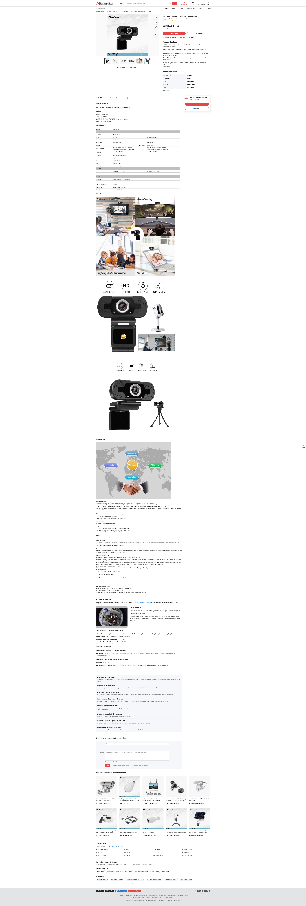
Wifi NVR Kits (156, 852)
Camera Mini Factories (102, 879)
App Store (99, 891)
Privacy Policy (177, 900)
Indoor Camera (165, 871)
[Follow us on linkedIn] (209, 891)
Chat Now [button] (200, 33)
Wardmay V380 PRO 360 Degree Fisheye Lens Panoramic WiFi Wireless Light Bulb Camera (129, 800)
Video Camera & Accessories (114, 871)
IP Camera (107, 653)
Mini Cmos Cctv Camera (186, 879)
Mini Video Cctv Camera (171, 879)
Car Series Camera (186, 849)
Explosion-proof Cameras (102, 849)
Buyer (173, 8)
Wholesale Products (153, 895)
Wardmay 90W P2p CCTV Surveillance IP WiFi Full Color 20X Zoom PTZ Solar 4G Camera (199, 832)
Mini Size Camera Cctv (120, 883)
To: (103, 748)
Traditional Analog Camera (141, 871)
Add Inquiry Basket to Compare (127, 67)
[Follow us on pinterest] (207, 891)
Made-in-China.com (146, 897)
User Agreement (161, 900)
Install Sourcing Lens (135, 891)
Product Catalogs (118, 846)
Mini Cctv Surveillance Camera (104, 883)
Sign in (208, 4)
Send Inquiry (174, 33)
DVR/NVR (98, 655)
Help (182, 8)
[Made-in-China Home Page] (104, 3)
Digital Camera (128, 871)
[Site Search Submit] (174, 3)
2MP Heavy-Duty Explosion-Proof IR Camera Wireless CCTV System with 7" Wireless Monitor (151, 800)
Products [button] (121, 3)
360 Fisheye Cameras (101, 855)
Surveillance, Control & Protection (120, 11)
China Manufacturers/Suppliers (140, 895)
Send (107, 765)
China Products (128, 895)
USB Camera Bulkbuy (152, 883)
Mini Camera (185, 852)
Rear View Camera (106, 655)
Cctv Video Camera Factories (154, 879)
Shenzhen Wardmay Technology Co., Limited (177, 19)
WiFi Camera (141, 653)
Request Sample (190, 37)
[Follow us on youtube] (205, 891)
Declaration (169, 900)
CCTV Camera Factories (117, 879)
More (97, 886)
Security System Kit (170, 653)
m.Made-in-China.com (157, 897)
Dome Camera (100, 871)
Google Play (109, 891)
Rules (209, 8)
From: (103, 744)
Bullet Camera (155, 871)
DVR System (127, 852)
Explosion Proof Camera (151, 653)
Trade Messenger (121, 891)
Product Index (180, 895)
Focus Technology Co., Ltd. (142, 900)
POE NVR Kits (99, 852)
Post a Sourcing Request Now (140, 765)
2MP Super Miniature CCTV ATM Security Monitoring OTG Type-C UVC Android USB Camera (176, 800)
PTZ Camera (127, 855)
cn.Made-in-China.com (168, 897)
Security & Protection (105, 11)
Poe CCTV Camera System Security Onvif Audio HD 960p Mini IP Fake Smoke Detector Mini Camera (106, 832)
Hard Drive (161, 653)
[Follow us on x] (200, 891)
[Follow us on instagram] (202, 891)
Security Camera (123, 653)
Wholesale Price (162, 895)
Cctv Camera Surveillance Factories (135, 879)
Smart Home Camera (158, 855)
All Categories (101, 8)
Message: (102, 752)
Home (97, 11)
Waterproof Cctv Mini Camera (136, 883)
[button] (170, 3)
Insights (186, 895)
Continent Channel (172, 895)
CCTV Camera (134, 11)
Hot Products (121, 895)
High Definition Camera (145, 11)
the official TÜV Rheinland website (142, 602)
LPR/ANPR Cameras (187, 855)
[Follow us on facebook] (198, 891)
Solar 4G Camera (132, 653)
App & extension (191, 8)
